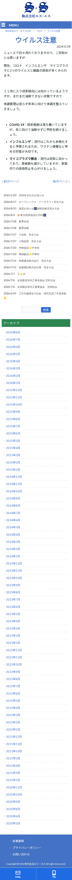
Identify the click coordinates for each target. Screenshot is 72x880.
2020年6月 (13, 816)
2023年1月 (13, 642)
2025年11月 (14, 397)
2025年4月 (13, 448)
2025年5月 (13, 440)
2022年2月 (13, 722)
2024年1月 (13, 556)
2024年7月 (13, 513)
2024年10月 (14, 491)
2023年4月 (13, 621)
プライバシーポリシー (26, 847)
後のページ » (61, 181)
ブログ (39, 31)
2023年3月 (13, 628)
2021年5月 (13, 758)
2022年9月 (13, 671)
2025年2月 (13, 462)
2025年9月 (13, 411)
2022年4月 (13, 707)
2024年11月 (14, 484)
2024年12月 (14, 476)
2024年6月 (13, 520)
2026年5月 (13, 354)
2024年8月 (13, 505)
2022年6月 (13, 693)
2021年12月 (14, 736)
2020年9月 (13, 801)
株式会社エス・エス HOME (18, 31)
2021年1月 (13, 780)
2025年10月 (14, 404)
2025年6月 (13, 433)
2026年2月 (13, 375)
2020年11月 (14, 787)
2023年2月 (13, 635)
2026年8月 (13, 332)
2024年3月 (13, 541)
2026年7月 (13, 339)
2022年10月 (14, 664)
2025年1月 (13, 469)
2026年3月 (13, 368)
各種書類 (18, 841)
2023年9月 (13, 585)
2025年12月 (14, 390)
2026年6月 (13, 347)
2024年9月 (13, 498)
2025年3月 (13, 455)
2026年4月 (13, 361)
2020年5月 (13, 823)
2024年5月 (13, 527)
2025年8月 (13, 419)
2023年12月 (14, 563)
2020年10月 (14, 794)
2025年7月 (13, 426)
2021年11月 (14, 744)
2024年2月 (13, 549)
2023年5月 (13, 614)
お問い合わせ (21, 854)
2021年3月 (13, 773)
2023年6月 (13, 606)
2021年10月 (14, 751)
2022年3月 (13, 715)
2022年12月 (14, 650)
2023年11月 (14, 570)
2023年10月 (14, 578)
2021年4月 (13, 765)
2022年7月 (13, 686)
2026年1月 (13, 383)
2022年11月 (14, 657)
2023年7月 (13, 599)
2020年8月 (13, 809)
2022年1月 (13, 729)
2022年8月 (13, 679)
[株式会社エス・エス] (36, 17)
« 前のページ (10, 181)
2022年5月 (13, 700)
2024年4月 (13, 534)
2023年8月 (13, 592)
